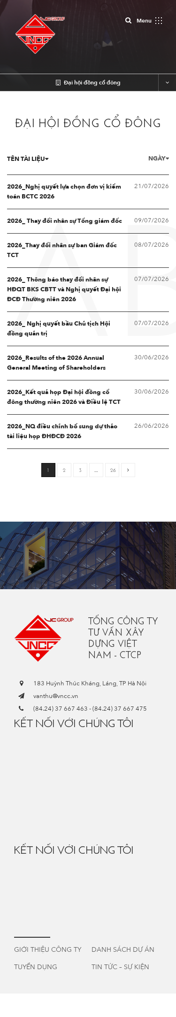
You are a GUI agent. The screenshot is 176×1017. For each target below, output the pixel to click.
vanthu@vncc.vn (55, 696)
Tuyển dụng (35, 967)
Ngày (157, 158)
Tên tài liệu (26, 159)
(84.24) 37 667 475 (119, 709)
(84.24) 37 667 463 (60, 709)
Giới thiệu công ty (47, 949)
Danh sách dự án (123, 949)
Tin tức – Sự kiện (120, 967)
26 (113, 470)
